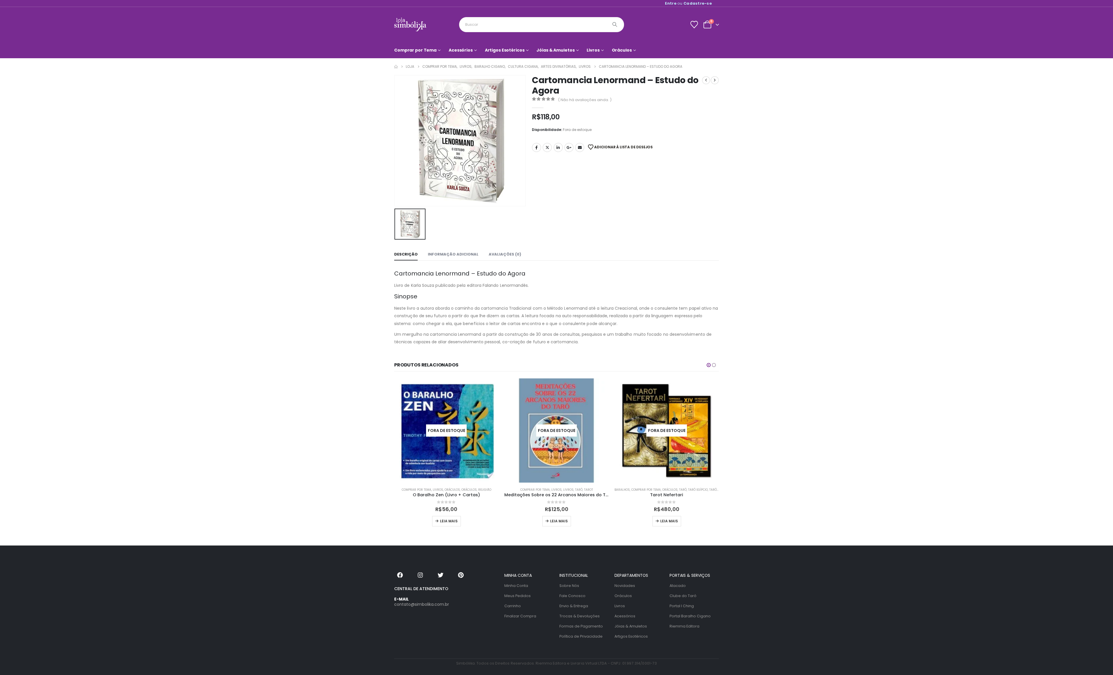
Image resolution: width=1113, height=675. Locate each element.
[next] (715, 80)
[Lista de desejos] (694, 24)
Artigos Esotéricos (505, 50)
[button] (708, 365)
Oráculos (622, 50)
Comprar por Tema (415, 50)
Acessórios (461, 50)
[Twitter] (440, 575)
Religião (484, 490)
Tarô (579, 490)
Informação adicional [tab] (453, 254)
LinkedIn (558, 147)
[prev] (706, 80)
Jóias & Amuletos (555, 50)
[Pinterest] (461, 575)
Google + (569, 147)
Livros (593, 50)
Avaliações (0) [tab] (505, 254)
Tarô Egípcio (698, 490)
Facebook (536, 147)
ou (688, 3)
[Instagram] (420, 575)
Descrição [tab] (406, 254)
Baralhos (622, 490)
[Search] (615, 24)
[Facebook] (400, 575)
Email (579, 147)
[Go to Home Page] (396, 66)
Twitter (547, 147)
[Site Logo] (410, 24)
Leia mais (449, 521)
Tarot (588, 490)
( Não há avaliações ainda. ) (585, 100)
